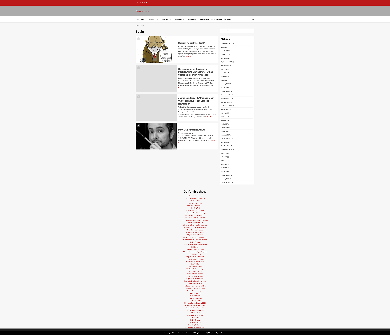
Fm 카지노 (195, 264)
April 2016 (224, 168)
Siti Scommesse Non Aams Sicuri (195, 286)
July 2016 (224, 157)
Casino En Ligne (195, 242)
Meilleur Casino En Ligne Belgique (195, 252)
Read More (188, 56)
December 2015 (226, 182)
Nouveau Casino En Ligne (195, 261)
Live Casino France (195, 271)
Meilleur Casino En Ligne (195, 196)
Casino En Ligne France (195, 276)
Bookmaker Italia (195, 254)
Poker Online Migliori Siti (195, 308)
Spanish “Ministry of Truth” (156, 49)
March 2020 (225, 51)
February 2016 (225, 175)
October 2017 (225, 102)
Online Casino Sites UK (195, 222)
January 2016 (225, 179)
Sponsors (192, 19)
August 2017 (225, 109)
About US (139, 19)
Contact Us (166, 19)
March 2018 (225, 87)
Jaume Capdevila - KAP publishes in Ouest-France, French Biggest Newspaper (156, 107)
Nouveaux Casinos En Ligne (195, 288)
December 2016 (226, 138)
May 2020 (224, 47)
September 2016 (226, 149)
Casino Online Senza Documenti (195, 281)
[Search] (253, 19)
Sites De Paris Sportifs (195, 274)
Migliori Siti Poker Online (195, 257)
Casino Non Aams (195, 322)
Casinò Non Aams (195, 296)
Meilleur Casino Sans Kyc (195, 269)
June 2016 (224, 160)
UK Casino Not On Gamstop (195, 215)
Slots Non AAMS (195, 293)
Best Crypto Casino (195, 325)
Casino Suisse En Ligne (195, 291)
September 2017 (226, 106)
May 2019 (224, 76)
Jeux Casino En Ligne (195, 283)
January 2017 (225, 135)
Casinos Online (195, 201)
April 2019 (224, 80)
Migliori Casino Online (195, 235)
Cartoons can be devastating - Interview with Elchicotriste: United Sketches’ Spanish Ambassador (156, 78)
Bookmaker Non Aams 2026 (195, 327)
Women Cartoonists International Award (215, 19)
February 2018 (225, 91)
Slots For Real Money (195, 203)
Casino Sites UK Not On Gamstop (195, 240)
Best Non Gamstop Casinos (195, 198)
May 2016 (224, 164)
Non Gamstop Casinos (195, 230)
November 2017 (226, 98)
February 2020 (225, 54)
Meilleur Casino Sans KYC (195, 315)
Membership (153, 19)
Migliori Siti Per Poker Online (195, 305)
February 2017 (225, 131)
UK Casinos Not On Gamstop (195, 213)
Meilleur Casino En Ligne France (195, 227)
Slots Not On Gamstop (195, 205)
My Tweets (225, 31)
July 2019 (224, 69)
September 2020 (226, 43)
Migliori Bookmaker (195, 298)
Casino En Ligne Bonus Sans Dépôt (195, 244)
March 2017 (225, 127)
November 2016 (226, 142)
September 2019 (226, 62)
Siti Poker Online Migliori (195, 310)
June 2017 (224, 117)
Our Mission (179, 19)
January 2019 (225, 84)
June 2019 (224, 73)
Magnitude (212, 333)
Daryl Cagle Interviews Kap (156, 136)
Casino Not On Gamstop (195, 210)
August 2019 (225, 65)
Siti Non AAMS (195, 313)
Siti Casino (195, 247)
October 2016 (225, 146)
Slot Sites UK (195, 208)
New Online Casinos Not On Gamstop (195, 220)
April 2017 (224, 124)
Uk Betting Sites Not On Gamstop (195, 225)
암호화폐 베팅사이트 (195, 266)
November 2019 (226, 58)
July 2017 (224, 113)
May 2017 (224, 120)
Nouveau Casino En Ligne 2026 (195, 303)
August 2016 (225, 153)
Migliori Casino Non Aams (195, 232)
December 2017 (226, 95)
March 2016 (225, 171)
